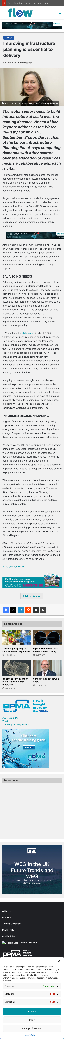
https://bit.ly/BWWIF (13, 566)
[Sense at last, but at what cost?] (47, 668)
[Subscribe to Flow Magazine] (32, 580)
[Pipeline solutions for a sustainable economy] (47, 637)
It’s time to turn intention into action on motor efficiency (15, 681)
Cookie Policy (30, 1035)
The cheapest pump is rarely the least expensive (16, 650)
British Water (32, 596)
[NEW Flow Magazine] (20, 12)
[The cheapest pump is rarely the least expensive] (16, 638)
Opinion (8, 37)
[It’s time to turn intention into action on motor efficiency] (16, 668)
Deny (32, 1019)
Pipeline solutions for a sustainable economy (45, 650)
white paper (27, 333)
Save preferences (32, 1028)
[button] (59, 960)
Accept (32, 1011)
